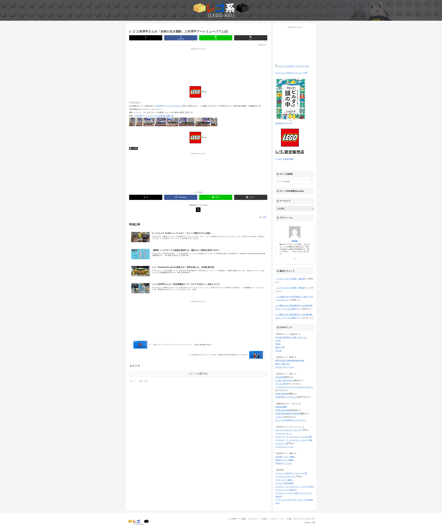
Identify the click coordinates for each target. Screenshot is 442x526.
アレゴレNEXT (281, 384)
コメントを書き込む (198, 373)
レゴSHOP (233, 519)
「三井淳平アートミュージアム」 (167, 106)
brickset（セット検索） (285, 460)
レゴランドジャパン (283, 433)
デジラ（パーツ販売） (284, 480)
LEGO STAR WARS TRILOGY (287, 414)
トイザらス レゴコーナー (285, 477)
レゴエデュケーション (284, 447)
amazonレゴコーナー (284, 123)
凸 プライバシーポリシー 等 (304, 519)
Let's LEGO (280, 377)
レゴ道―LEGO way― (284, 380)
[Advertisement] (198, 67)
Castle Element (281, 394)
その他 (289, 519)
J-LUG (278, 341)
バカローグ (280, 417)
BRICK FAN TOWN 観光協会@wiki (289, 361)
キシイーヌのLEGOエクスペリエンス (290, 420)
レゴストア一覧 (281, 443)
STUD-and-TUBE (282, 410)
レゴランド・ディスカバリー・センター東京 (293, 437)
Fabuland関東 (281, 407)
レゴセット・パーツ (277, 519)
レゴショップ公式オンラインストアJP (291, 73)
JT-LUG (278, 351)
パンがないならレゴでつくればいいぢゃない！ (294, 387)
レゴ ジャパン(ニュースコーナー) (289, 430)
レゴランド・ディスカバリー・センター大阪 (293, 440)
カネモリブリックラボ (284, 367)
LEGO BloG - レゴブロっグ (286, 397)
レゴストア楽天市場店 (284, 159)
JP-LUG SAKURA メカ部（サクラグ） (291, 337)
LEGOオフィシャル (283, 463)
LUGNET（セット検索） (285, 457)
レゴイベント (253, 519)
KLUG (277, 344)
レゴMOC (263, 519)
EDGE (295, 241)
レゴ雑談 (134, 148)
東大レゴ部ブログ (282, 364)
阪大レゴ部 (280, 347)
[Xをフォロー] (198, 209)
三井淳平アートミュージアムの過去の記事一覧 (154, 116)
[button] (250, 37)
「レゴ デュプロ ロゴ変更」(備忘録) (290, 279)
